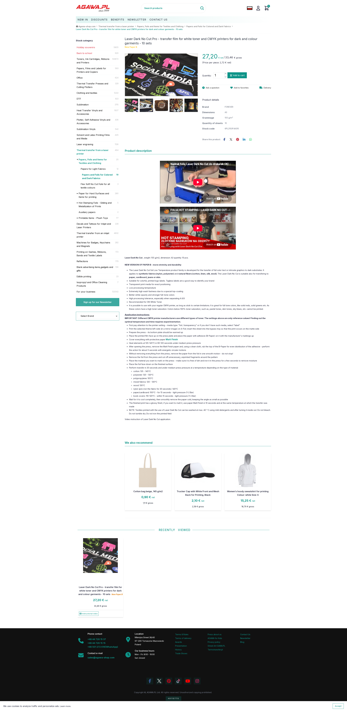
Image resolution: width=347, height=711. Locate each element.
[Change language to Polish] (249, 8)
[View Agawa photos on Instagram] (197, 681)
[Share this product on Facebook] (224, 139)
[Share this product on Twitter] (231, 139)
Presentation (181, 646)
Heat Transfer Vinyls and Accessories (89, 112)
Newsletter (137, 19)
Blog (242, 642)
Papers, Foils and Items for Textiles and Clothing (93, 161)
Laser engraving (85, 144)
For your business (86, 291)
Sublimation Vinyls (86, 129)
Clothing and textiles (87, 93)
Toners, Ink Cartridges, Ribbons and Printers (93, 61)
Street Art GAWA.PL (216, 646)
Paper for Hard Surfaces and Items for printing (94, 195)
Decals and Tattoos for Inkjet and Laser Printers (94, 225)
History (178, 649)
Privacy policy (214, 642)
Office (80, 77)
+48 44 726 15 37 (97, 639)
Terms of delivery (183, 638)
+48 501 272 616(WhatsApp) (103, 646)
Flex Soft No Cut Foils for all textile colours (95, 186)
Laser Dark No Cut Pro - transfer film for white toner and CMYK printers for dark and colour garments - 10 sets (100, 591)
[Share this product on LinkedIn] (244, 139)
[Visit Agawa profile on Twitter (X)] (159, 681)
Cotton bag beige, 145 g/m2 (148, 491)
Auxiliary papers (87, 212)
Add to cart (239, 75)
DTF (79, 98)
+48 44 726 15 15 (96, 643)
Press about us (214, 634)
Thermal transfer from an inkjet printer (93, 235)
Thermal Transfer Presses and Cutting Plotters (92, 85)
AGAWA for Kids (215, 638)
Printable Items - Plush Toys (93, 218)
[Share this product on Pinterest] (237, 139)
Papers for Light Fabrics (93, 169)
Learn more (65, 706)
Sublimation (83, 104)
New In (83, 19)
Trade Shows (181, 653)
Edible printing (84, 276)
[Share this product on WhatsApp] (250, 139)
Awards (178, 642)
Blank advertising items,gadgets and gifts (95, 269)
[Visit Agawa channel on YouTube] (187, 681)
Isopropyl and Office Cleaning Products (92, 284)
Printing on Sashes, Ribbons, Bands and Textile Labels (91, 254)
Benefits (117, 19)
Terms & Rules (181, 634)
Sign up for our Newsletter (97, 302)
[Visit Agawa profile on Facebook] (149, 681)
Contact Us (159, 19)
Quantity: (206, 75)
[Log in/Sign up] (258, 8)
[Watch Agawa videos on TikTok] (178, 681)
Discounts (99, 19)
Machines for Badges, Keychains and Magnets (93, 244)
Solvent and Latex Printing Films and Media (93, 137)
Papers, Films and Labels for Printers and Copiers (91, 70)
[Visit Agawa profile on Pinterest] (168, 681)
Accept (338, 706)
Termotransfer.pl (215, 649)
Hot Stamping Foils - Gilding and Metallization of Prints (95, 204)
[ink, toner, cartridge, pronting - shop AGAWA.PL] (108, 8)
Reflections (82, 261)
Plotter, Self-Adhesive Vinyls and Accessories (93, 121)
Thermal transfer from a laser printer (93, 152)
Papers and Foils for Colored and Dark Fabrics (97, 176)
